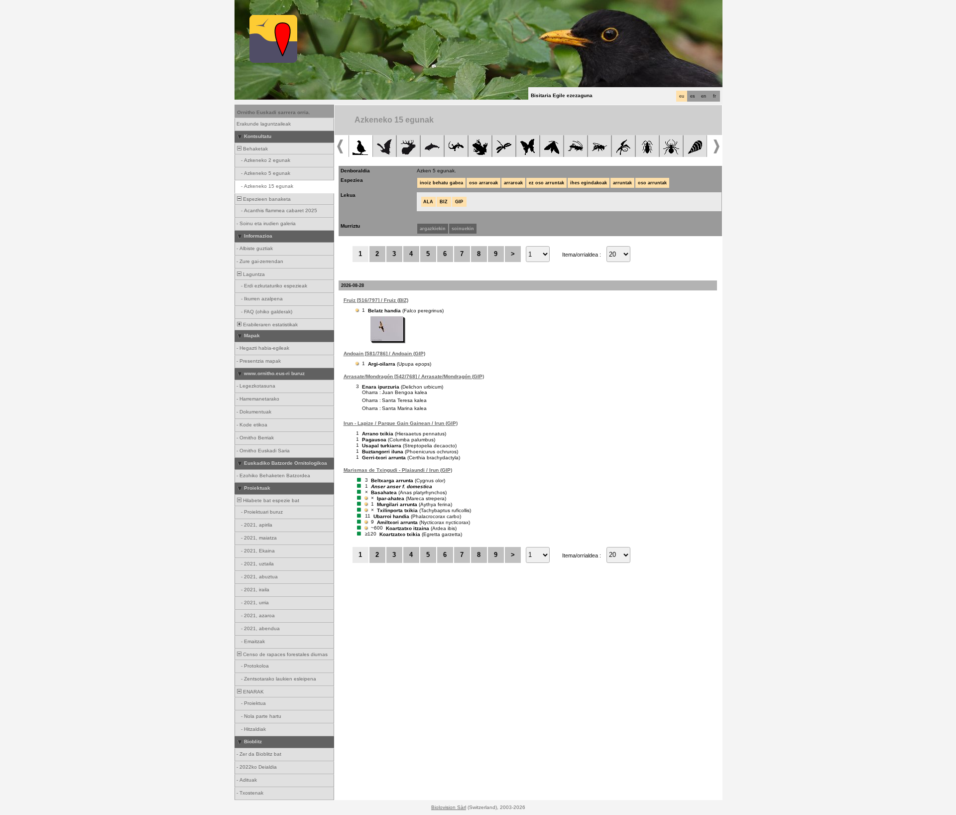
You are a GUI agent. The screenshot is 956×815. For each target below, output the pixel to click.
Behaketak (254, 148)
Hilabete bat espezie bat (270, 500)
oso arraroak (483, 182)
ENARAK (252, 691)
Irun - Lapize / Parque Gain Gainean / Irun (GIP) (401, 423)
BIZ (444, 201)
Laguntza (253, 274)
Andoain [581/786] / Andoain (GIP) (384, 353)
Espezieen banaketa (266, 199)
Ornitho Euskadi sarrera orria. (273, 112)
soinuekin (463, 228)
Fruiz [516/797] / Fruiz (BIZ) (376, 300)
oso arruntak (652, 182)
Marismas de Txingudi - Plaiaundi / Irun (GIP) (398, 470)
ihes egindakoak (588, 182)
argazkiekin (433, 228)
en (703, 96)
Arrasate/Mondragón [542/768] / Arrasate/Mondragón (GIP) (414, 376)
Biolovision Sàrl (448, 807)
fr (714, 96)
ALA (428, 201)
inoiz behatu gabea (441, 182)
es (692, 96)
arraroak (513, 182)
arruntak (622, 182)
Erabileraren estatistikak (269, 324)
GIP (459, 201)
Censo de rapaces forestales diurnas (284, 654)
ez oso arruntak (546, 182)
